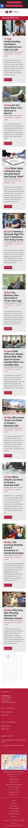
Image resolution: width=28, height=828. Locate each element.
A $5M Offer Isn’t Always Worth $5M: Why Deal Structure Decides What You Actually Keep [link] (13, 358)
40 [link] (4, 682)
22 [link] (12, 669)
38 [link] (16, 679)
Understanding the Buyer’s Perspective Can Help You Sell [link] (12, 45)
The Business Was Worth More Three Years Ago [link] (13, 296)
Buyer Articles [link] (17, 179)
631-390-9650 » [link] (14, 2)
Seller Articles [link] (17, 52)
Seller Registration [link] (5, 726)
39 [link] (20, 679)
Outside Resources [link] (14, 811)
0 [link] (6, 56)
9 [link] (20, 660)
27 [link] (12, 673)
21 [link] (8, 669)
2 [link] (12, 656)
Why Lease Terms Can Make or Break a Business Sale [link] (14, 421)
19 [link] (20, 666)
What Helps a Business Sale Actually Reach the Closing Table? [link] (14, 172)
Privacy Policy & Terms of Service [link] (14, 825)
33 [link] (16, 676)
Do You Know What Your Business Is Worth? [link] (13, 109)
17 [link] (12, 666)
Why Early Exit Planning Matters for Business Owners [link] (13, 614)
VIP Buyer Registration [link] (6, 712)
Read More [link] (8, 79)
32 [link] (12, 676)
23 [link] (16, 669)
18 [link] (16, 666)
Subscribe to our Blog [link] (14, 813)
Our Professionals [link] (14, 808)
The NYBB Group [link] (8, 54)
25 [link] (4, 673)
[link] (2, 6)
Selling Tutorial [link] (5, 729)
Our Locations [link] (14, 805)
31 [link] (8, 676)
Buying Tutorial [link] (5, 715)
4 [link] (20, 656)
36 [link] (8, 679)
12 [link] (12, 663)
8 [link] (16, 660)
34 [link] (20, 676)
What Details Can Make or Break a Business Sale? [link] (13, 481)
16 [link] (8, 666)
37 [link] (12, 679)
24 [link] (20, 669)
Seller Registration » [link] (14, 6)
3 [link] (16, 656)
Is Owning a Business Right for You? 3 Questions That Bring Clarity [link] (14, 235)
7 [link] (12, 660)
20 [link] (4, 669)
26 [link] (8, 673)
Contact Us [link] (14, 816)
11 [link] (8, 663)
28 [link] (16, 673)
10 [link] (4, 663)
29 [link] (20, 673)
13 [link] (16, 663)
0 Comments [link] (17, 54)
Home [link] (14, 800)
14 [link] (20, 663)
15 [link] (4, 666)
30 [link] (4, 676)
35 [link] (4, 679)
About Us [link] (14, 803)
